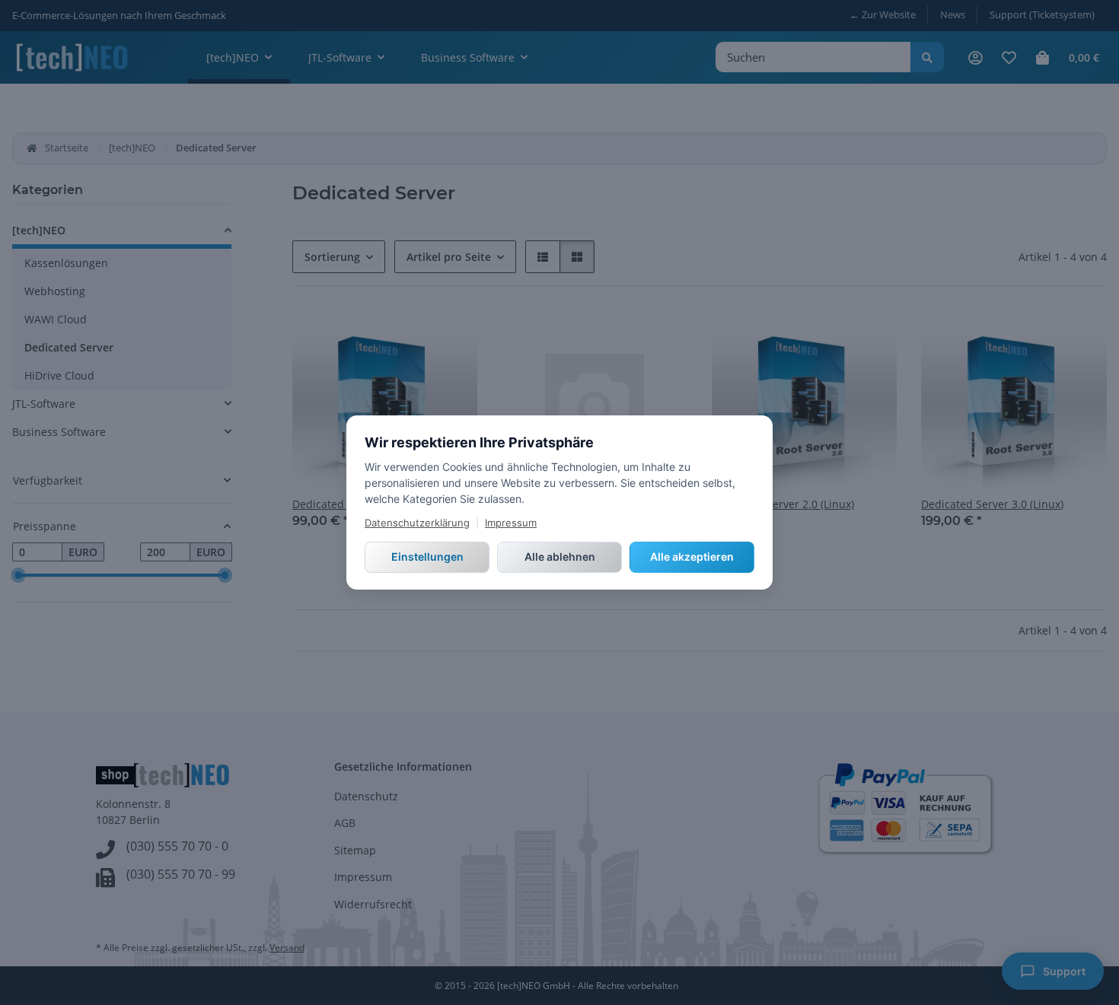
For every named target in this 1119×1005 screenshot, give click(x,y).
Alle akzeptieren (692, 556)
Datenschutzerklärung (417, 523)
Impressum (511, 523)
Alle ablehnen (559, 556)
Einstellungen (427, 556)
